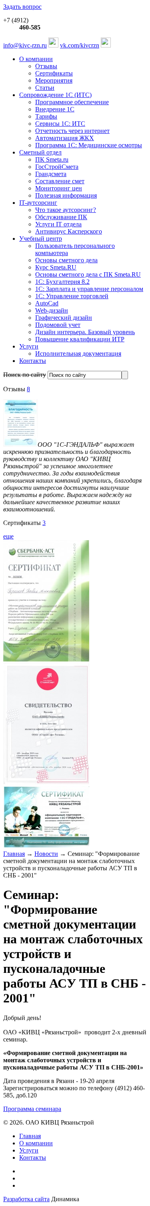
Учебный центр (40, 238)
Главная (14, 853)
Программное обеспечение (72, 102)
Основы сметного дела (66, 260)
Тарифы (46, 116)
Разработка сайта (26, 1199)
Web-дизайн (51, 310)
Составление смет (59, 181)
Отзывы (46, 66)
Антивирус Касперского (68, 231)
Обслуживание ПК (61, 217)
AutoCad (46, 303)
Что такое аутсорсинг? (65, 209)
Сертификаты (54, 73)
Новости (46, 853)
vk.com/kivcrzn (79, 45)
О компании (36, 58)
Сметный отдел (40, 152)
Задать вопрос (22, 6)
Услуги (28, 346)
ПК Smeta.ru (51, 159)
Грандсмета (50, 173)
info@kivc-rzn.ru (25, 45)
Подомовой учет (57, 324)
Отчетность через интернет (72, 130)
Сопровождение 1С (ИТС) (55, 94)
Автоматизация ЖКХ (64, 138)
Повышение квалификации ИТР (79, 339)
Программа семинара (32, 1108)
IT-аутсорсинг (38, 202)
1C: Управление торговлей (71, 296)
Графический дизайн (63, 317)
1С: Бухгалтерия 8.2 (62, 281)
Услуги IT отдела (58, 224)
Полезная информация (66, 195)
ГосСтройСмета (56, 166)
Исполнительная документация (78, 353)
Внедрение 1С (54, 109)
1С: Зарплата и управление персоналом (89, 288)
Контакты (32, 360)
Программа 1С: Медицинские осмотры (88, 145)
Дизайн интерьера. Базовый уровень (85, 332)
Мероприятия (53, 80)
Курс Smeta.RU (55, 267)
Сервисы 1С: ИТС (60, 123)
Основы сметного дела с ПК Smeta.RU (88, 274)
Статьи (44, 87)
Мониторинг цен (58, 188)
